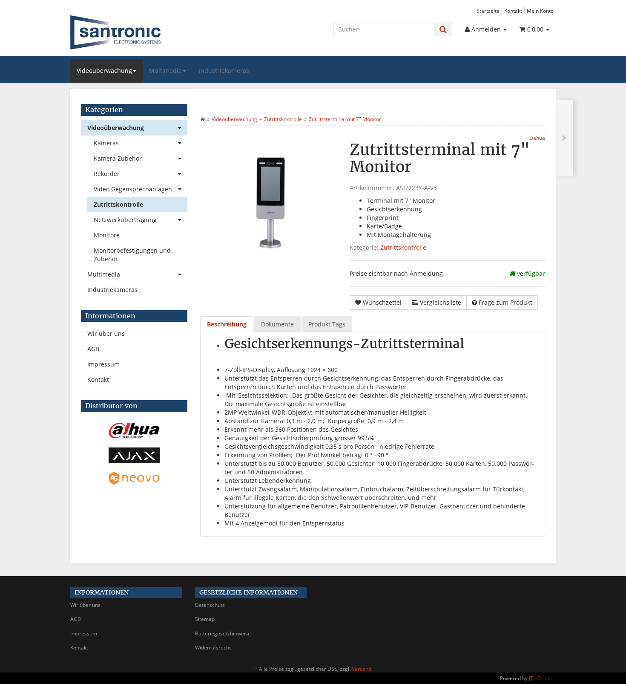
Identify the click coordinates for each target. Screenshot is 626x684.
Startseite (488, 10)
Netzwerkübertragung (125, 220)
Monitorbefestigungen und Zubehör (132, 254)
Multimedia (165, 70)
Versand (361, 668)
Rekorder (107, 174)
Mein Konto (540, 10)
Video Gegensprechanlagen (133, 189)
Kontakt (513, 10)
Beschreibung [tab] (227, 324)
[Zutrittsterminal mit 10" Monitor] (564, 138)
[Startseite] (202, 119)
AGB (93, 349)
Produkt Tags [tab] (326, 324)
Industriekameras (224, 70)
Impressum (103, 364)
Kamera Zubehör (118, 158)
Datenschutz (210, 605)
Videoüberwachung (104, 70)
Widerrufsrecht (213, 647)
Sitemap (205, 619)
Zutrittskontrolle (403, 247)
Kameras (106, 143)
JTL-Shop (539, 678)
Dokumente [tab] (277, 324)
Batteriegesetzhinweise (223, 633)
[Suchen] (443, 29)
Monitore (107, 235)
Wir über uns (106, 333)
